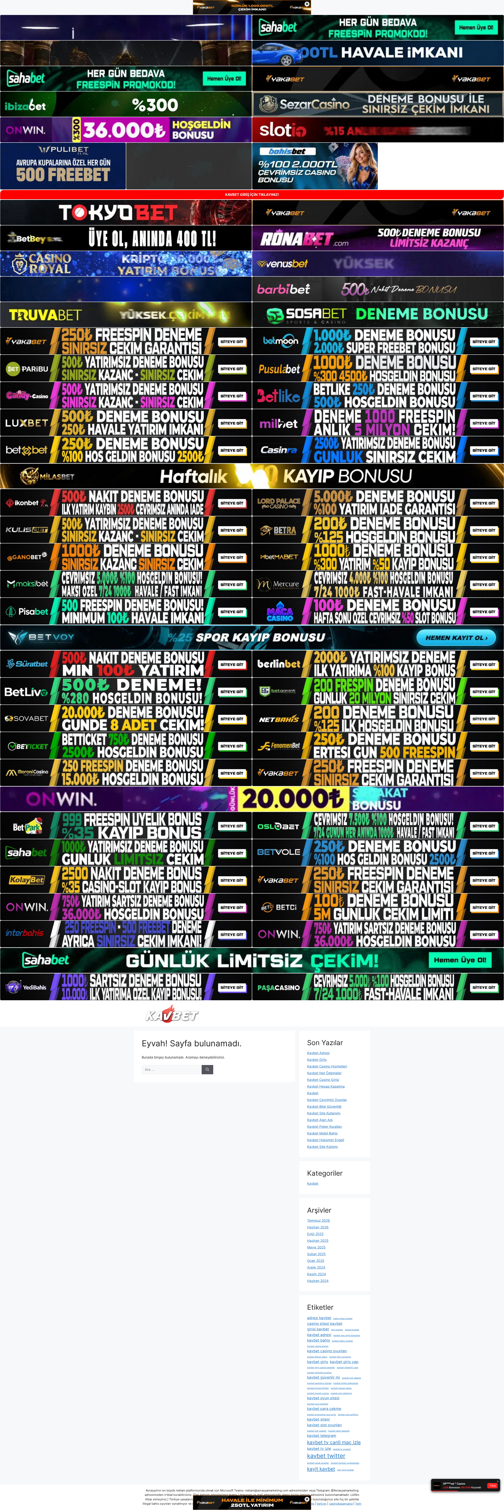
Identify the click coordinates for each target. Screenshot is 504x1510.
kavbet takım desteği (339, 1431)
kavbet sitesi (318, 1419)
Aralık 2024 (316, 1267)
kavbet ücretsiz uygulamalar (345, 1463)
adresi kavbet (319, 1318)
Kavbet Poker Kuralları (324, 1127)
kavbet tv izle (319, 1448)
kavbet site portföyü (348, 1414)
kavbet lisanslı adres (341, 1388)
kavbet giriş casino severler (321, 1367)
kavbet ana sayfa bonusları (346, 1335)
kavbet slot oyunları (324, 1425)
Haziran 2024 (318, 1281)
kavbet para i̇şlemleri (317, 1404)
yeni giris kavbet (345, 1470)
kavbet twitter (326, 1455)
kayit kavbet (321, 1469)
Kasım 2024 (316, 1274)
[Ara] (207, 1069)
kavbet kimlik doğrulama (346, 1383)
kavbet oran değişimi (341, 1393)
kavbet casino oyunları (327, 1351)
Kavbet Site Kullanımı (323, 1113)
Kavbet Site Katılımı (322, 1147)
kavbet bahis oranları (342, 1341)
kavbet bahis (318, 1340)
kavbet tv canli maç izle (334, 1442)
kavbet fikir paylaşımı (340, 1357)
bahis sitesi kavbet (342, 1318)
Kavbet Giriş (317, 1060)
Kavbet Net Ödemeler (324, 1073)
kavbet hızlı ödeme (351, 1378)
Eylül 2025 (315, 1234)
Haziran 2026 (318, 1227)
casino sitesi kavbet (324, 1323)
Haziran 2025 (317, 1241)
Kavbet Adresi (318, 1053)
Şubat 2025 (316, 1254)
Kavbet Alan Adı (320, 1120)
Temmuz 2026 (318, 1221)
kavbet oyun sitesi (323, 1398)
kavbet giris (317, 1362)
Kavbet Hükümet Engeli (325, 1140)
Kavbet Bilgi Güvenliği (324, 1107)
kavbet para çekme (324, 1408)
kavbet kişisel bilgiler (318, 1388)
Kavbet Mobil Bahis (322, 1133)
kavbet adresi (319, 1335)
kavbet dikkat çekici (317, 1357)
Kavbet (312, 1093)
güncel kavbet (352, 1329)
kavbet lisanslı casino (318, 1393)
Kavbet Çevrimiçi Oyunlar (327, 1100)
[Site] (126, 341)
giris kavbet (337, 1329)
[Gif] (252, 476)
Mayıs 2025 (316, 1247)
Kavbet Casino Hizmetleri (327, 1066)
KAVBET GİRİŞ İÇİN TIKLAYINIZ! (252, 195)
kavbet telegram (321, 1435)
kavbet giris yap (344, 1362)
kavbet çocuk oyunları (318, 1463)
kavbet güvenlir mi (323, 1377)
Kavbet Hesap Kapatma (326, 1086)
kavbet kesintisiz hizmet (319, 1383)
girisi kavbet (318, 1329)
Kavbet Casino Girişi (323, 1080)
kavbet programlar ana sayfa (321, 1414)
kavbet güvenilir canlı (347, 1367)
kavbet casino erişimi (317, 1346)
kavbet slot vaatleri (316, 1431)
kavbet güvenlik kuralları (319, 1372)
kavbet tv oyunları (342, 1449)
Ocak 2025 (315, 1261)
